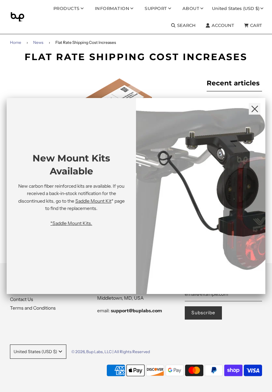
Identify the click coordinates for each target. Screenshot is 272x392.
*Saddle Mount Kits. (71, 223)
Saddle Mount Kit (93, 201)
